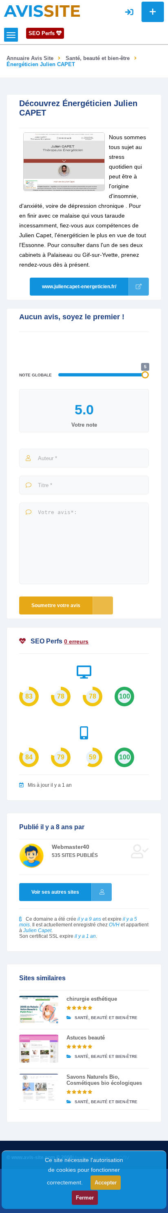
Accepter (106, 1183)
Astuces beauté (85, 1038)
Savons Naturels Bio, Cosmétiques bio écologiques (104, 1080)
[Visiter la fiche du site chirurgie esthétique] (38, 1010)
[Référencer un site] (152, 12)
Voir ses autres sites (55, 892)
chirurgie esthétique (91, 999)
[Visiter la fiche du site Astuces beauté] (38, 1048)
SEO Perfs (42, 33)
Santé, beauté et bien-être (98, 58)
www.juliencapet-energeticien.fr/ (79, 286)
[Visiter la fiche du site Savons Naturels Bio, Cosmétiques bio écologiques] (38, 1088)
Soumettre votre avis (55, 605)
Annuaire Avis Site (30, 58)
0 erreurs (76, 641)
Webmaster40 (70, 847)
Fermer (85, 1198)
